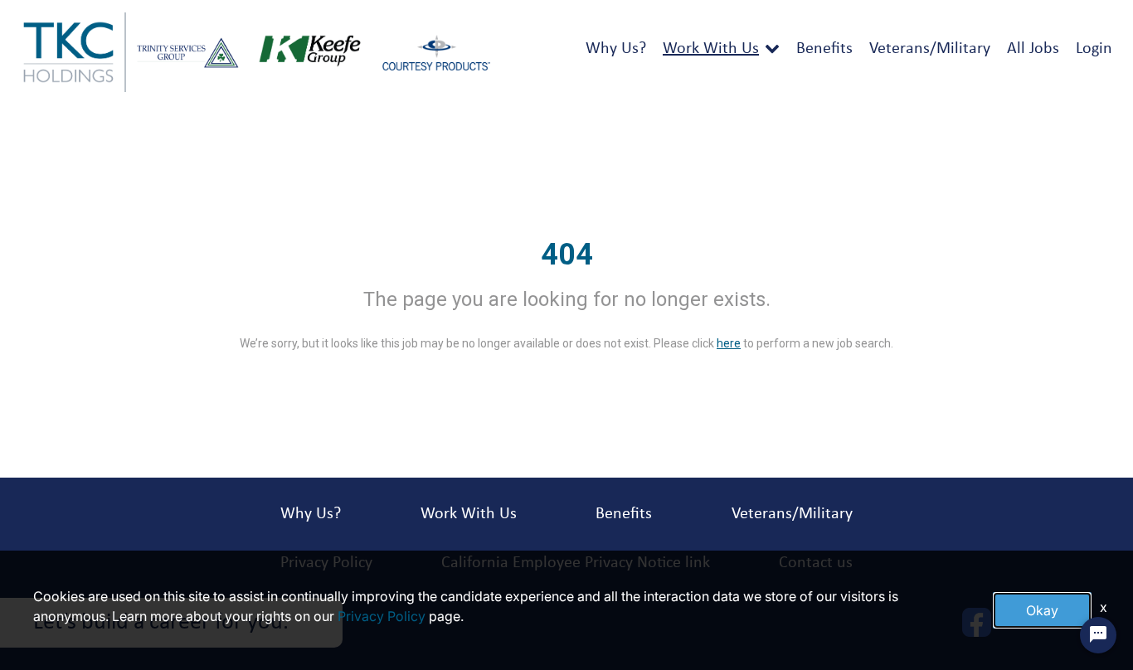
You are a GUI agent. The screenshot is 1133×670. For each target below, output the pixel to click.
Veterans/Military (929, 49)
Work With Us (711, 49)
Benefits (824, 49)
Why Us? (616, 49)
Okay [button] (1042, 610)
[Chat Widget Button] (1098, 635)
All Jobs (1033, 49)
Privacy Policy (381, 616)
